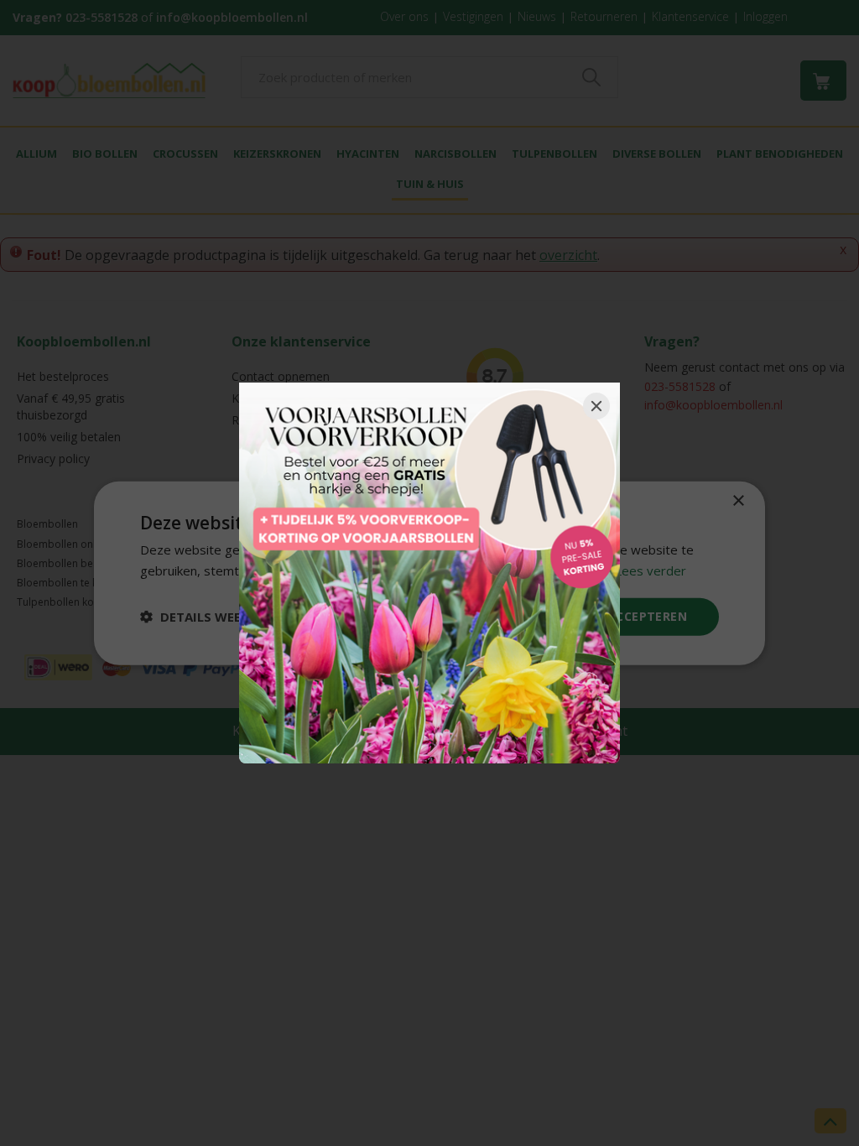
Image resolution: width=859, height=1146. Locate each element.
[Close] (596, 406)
